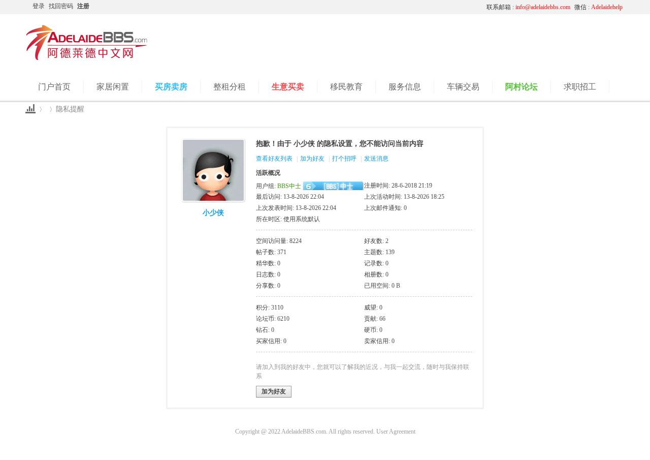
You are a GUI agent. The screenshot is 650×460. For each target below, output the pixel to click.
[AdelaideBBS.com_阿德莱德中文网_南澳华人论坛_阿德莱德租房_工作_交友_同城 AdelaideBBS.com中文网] (86, 58)
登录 (38, 6)
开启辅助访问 (383, 7)
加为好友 (312, 158)
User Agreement (395, 431)
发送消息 (376, 158)
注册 (83, 6)
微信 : (598, 7)
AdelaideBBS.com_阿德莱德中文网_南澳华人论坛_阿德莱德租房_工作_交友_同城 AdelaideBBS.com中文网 (30, 109)
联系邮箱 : (528, 7)
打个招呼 (344, 158)
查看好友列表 (274, 158)
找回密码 (61, 6)
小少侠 (213, 213)
